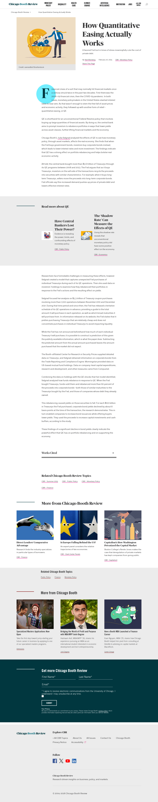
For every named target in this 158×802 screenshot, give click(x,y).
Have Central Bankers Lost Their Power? (64, 225)
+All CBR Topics (138, 4)
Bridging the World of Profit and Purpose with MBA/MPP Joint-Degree (78, 633)
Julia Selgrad (64, 138)
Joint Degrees (65, 652)
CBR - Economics (100, 255)
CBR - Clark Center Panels (70, 554)
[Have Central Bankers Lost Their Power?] (47, 235)
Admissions (20, 649)
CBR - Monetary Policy (123, 60)
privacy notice (103, 711)
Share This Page (88, 64)
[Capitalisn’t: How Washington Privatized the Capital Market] (122, 525)
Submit (49, 703)
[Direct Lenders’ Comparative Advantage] (35, 525)
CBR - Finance (47, 488)
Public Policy (46, 577)
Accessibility (77, 742)
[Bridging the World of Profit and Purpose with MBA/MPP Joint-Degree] (79, 614)
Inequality (62, 4)
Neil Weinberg (90, 60)
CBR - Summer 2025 (50, 481)
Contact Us (105, 738)
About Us (77, 738)
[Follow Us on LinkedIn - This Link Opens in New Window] (74, 761)
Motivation (120, 4)
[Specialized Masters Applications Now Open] (35, 614)
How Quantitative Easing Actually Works (54, 12)
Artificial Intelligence (104, 4)
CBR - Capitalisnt (110, 560)
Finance (58, 577)
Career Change (109, 652)
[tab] (79, 453)
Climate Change (87, 4)
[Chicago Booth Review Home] (23, 4)
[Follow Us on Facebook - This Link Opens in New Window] (55, 761)
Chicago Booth (123, 738)
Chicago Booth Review (20, 12)
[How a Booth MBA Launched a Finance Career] (122, 614)
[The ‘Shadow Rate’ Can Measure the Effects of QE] (86, 235)
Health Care (73, 4)
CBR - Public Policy (62, 249)
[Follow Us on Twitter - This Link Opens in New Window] (61, 761)
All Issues (91, 738)
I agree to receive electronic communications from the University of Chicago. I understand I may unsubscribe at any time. (78, 692)
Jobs (130, 4)
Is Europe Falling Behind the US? (78, 542)
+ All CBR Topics (60, 738)
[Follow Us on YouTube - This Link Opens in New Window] (68, 761)
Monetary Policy (48, 4)
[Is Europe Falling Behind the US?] (79, 525)
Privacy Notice (59, 742)
